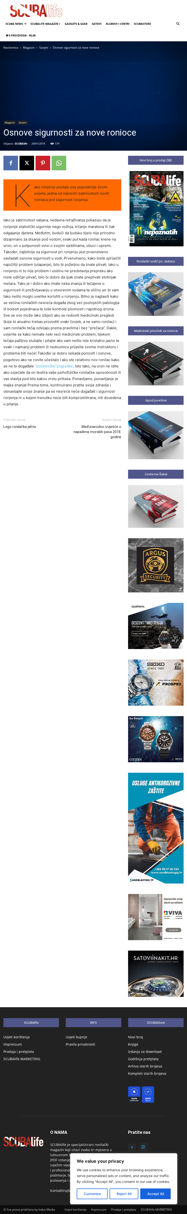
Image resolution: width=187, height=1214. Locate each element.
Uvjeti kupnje (76, 1037)
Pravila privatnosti (80, 1044)
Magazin (29, 47)
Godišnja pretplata (143, 1059)
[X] (26, 163)
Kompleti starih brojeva (147, 1073)
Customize (92, 1194)
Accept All (155, 1194)
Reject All (124, 1194)
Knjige (133, 1044)
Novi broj (135, 1037)
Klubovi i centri (118, 24)
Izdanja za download (145, 1051)
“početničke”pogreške (54, 366)
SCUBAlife (21, 143)
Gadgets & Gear (76, 24)
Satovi (97, 24)
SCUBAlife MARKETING (21, 1059)
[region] (123, 1178)
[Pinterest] (43, 163)
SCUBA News (14, 24)
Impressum (12, 1044)
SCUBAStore (142, 24)
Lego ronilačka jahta (19, 427)
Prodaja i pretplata (18, 1051)
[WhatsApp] (59, 163)
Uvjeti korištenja (16, 1037)
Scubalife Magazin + (45, 24)
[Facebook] (10, 163)
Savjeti (43, 47)
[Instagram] (143, 1147)
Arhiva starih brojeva (145, 1066)
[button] (178, 24)
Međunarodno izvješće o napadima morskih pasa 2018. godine (97, 432)
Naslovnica (10, 47)
